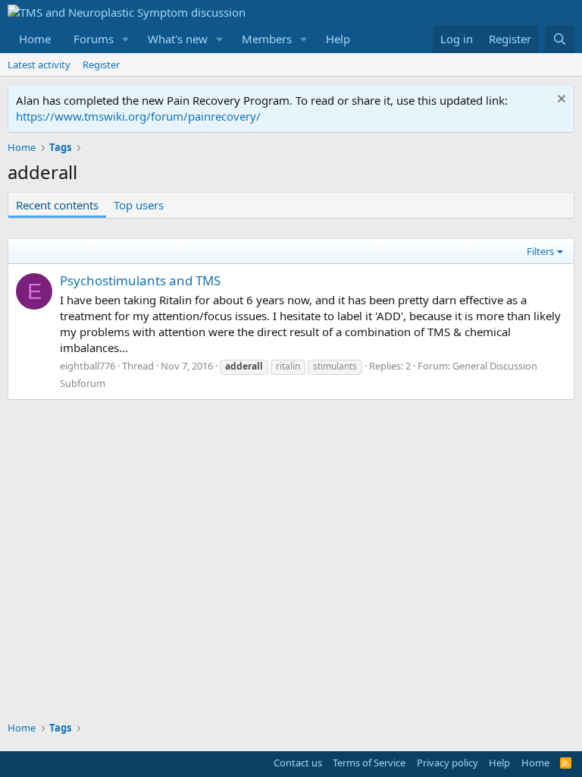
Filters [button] (540, 251)
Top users (139, 204)
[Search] (559, 39)
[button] (125, 39)
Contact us (298, 762)
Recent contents (57, 204)
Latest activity (39, 64)
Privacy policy (447, 762)
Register (101, 64)
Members (267, 38)
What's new (178, 38)
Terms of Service (369, 762)
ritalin (288, 366)
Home (35, 38)
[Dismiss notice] (559, 101)
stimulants (335, 366)
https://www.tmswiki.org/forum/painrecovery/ (138, 116)
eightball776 (87, 366)
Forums (94, 38)
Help (338, 38)
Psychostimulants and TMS (140, 280)
